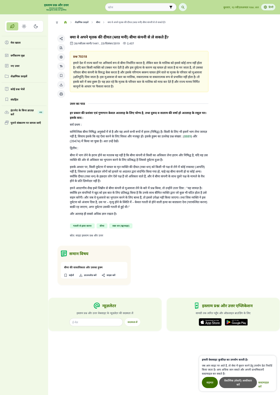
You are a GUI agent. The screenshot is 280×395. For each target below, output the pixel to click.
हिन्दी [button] (271, 7)
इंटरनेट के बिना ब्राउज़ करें (26, 112)
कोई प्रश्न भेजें (18, 89)
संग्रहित (14, 99)
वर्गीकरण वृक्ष (18, 55)
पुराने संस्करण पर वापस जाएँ (26, 123)
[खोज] (183, 7)
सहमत (209, 382)
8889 (187, 136)
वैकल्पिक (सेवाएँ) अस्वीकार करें (238, 382)
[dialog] (237, 373)
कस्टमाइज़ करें (263, 384)
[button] (61, 38)
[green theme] (12, 26)
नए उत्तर (15, 66)
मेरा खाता (16, 42)
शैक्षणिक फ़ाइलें (19, 76)
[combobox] (138, 7)
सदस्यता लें (132, 322)
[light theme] (24, 26)
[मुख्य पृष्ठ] (65, 22)
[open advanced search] (171, 7)
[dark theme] (36, 26)
